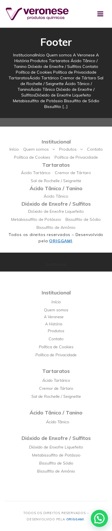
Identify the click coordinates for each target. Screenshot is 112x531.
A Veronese (53, 316)
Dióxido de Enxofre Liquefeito (56, 211)
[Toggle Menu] (100, 14)
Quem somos (36, 149)
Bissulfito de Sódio (83, 219)
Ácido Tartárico (36, 172)
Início (14, 149)
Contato (95, 149)
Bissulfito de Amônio (56, 227)
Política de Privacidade (76, 157)
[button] (99, 518)
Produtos (68, 149)
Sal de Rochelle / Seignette (56, 180)
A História (53, 324)
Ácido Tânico (56, 196)
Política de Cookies (32, 157)
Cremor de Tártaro (73, 172)
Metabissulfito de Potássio (36, 219)
